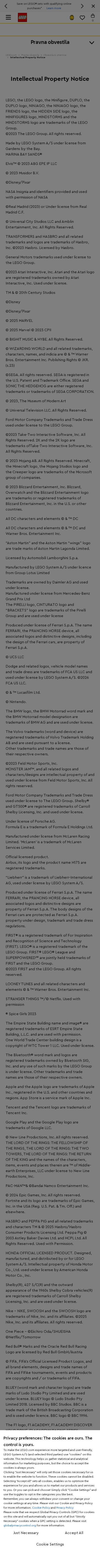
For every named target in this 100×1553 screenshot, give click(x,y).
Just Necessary (26, 1533)
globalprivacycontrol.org (19, 1525)
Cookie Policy (41, 1507)
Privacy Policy (64, 1507)
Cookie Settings (50, 1544)
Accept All (74, 1533)
